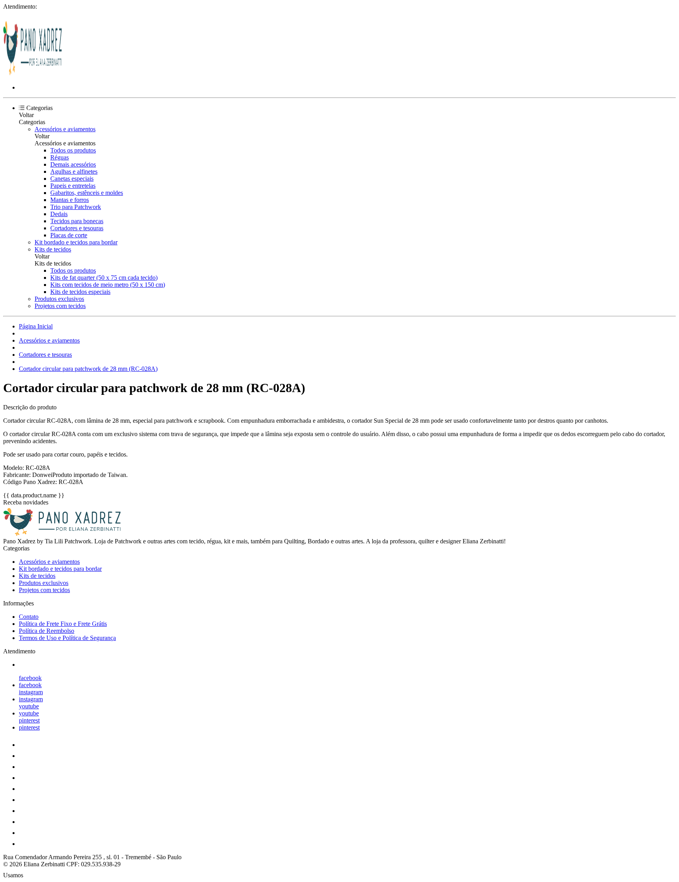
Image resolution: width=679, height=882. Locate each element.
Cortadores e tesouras (76, 228)
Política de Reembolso (46, 630)
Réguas (59, 157)
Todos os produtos (73, 150)
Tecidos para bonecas (76, 221)
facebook (30, 678)
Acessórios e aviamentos (65, 129)
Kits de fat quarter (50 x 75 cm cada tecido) (104, 277)
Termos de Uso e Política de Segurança (67, 637)
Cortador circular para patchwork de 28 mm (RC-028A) (88, 368)
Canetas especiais (72, 178)
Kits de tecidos (53, 249)
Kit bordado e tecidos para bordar (76, 242)
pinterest (29, 720)
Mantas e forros (69, 199)
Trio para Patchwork (75, 207)
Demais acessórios (73, 164)
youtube (29, 706)
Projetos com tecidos (60, 306)
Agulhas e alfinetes (73, 171)
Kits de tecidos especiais (80, 291)
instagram (31, 692)
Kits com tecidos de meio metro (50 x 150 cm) (107, 284)
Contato (29, 616)
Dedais (59, 214)
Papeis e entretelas (72, 185)
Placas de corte (68, 235)
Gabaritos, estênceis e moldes (86, 192)
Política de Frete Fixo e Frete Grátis (63, 623)
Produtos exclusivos (59, 298)
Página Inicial (36, 326)
